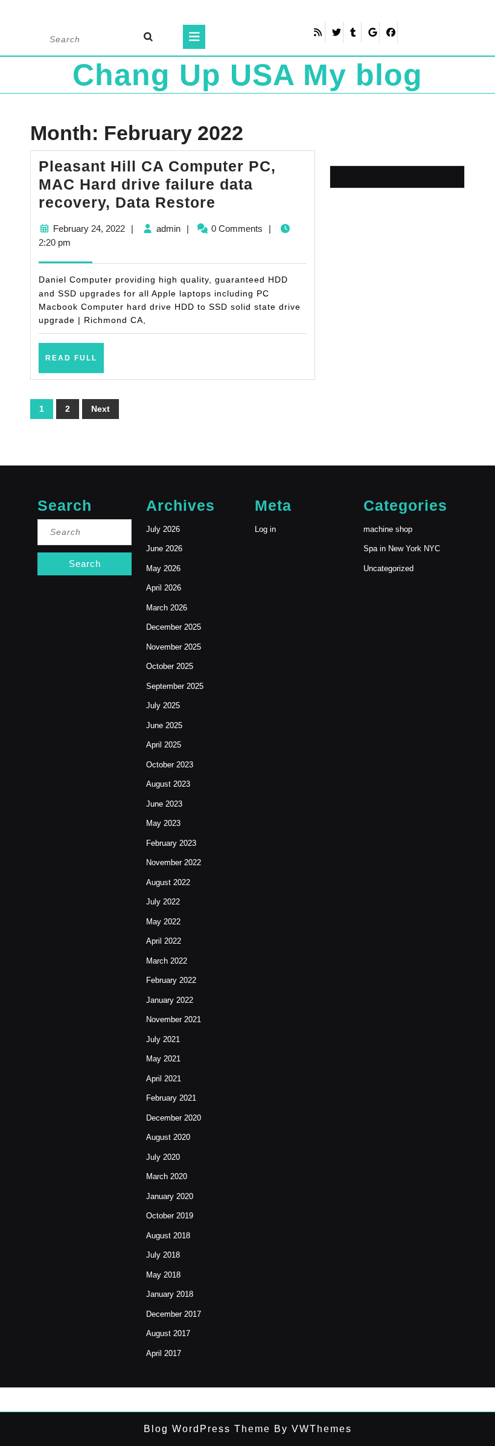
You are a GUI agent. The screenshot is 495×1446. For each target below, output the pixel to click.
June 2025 (164, 725)
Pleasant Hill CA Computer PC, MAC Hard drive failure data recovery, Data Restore (157, 184)
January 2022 (169, 1000)
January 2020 (169, 1196)
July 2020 (163, 1157)
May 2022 (163, 921)
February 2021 (171, 1097)
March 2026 (166, 607)
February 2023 (171, 843)
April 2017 (163, 1353)
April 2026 (163, 587)
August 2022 (168, 882)
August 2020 (168, 1137)
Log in (265, 529)
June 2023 (164, 803)
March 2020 (166, 1176)
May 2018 (163, 1274)
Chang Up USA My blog (247, 75)
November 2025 (173, 646)
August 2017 (168, 1333)
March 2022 (166, 960)
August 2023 (168, 784)
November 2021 (173, 1019)
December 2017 (173, 1314)
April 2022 (163, 940)
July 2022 (163, 901)
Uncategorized (388, 568)
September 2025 (174, 686)
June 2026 (164, 548)
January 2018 (169, 1294)
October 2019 (169, 1215)
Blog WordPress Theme (207, 1429)
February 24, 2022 (89, 228)
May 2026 (163, 568)
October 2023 (169, 764)
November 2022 (173, 862)
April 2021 (163, 1078)
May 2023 (163, 823)
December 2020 (173, 1117)
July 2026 (163, 529)
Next (100, 409)
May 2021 (163, 1058)
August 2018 (168, 1235)
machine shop (387, 529)
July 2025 (163, 705)
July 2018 (163, 1254)
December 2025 (173, 627)
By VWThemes (311, 1429)
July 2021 (163, 1039)
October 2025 (169, 666)
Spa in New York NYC (401, 548)
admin (168, 228)
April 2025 (163, 744)
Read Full (74, 363)
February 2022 (171, 980)
